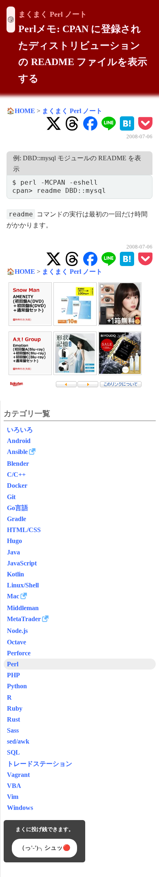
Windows (20, 807)
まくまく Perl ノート (52, 14)
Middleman (23, 607)
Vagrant (18, 774)
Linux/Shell (23, 585)
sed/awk (18, 741)
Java (13, 552)
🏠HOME (21, 110)
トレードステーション (39, 763)
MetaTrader (24, 618)
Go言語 (17, 507)
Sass (13, 730)
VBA (14, 785)
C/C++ (16, 474)
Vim (12, 796)
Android (19, 440)
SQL (13, 752)
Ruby (14, 708)
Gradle (16, 518)
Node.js (17, 630)
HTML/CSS (24, 529)
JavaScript (22, 563)
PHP (13, 675)
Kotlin (15, 574)
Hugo (14, 540)
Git (11, 496)
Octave (16, 642)
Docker (17, 485)
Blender (18, 463)
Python (17, 686)
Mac (13, 596)
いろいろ (20, 429)
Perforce (19, 653)
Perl (12, 664)
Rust (13, 719)
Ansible (17, 451)
